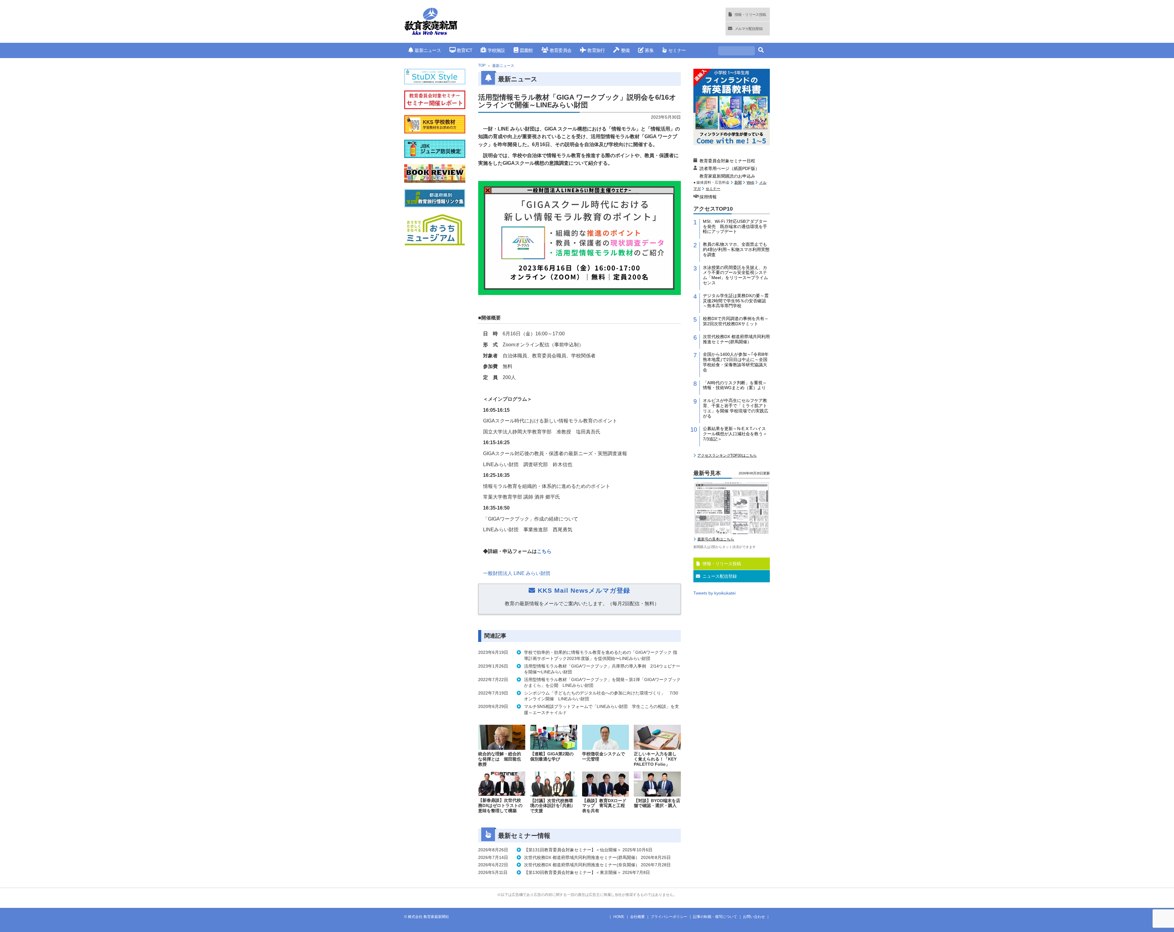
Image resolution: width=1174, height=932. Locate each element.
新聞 (738, 182)
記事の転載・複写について (715, 917)
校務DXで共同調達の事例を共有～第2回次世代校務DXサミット (736, 321)
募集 (649, 50)
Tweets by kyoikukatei (714, 593)
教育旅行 (596, 50)
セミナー (677, 50)
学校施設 (496, 50)
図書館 (526, 50)
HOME (618, 917)
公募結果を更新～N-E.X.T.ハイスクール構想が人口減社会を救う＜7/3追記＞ (735, 433)
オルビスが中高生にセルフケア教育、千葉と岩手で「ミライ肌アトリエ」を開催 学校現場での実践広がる (735, 408)
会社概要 (637, 917)
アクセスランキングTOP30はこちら (727, 455)
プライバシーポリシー (669, 917)
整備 (625, 50)
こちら (544, 551)
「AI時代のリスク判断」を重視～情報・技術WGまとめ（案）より (735, 385)
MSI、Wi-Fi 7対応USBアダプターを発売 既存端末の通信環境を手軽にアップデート (735, 226)
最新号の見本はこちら (715, 539)
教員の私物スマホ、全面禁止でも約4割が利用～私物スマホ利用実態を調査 (736, 249)
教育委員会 (560, 50)
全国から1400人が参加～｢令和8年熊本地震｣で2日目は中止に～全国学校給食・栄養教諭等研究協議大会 (736, 362)
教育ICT (464, 50)
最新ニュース (428, 50)
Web (750, 182)
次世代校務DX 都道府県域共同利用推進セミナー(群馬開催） (736, 339)
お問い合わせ (754, 917)
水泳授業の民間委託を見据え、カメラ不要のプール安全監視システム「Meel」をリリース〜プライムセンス (735, 275)
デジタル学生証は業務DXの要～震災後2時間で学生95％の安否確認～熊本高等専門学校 (736, 300)
